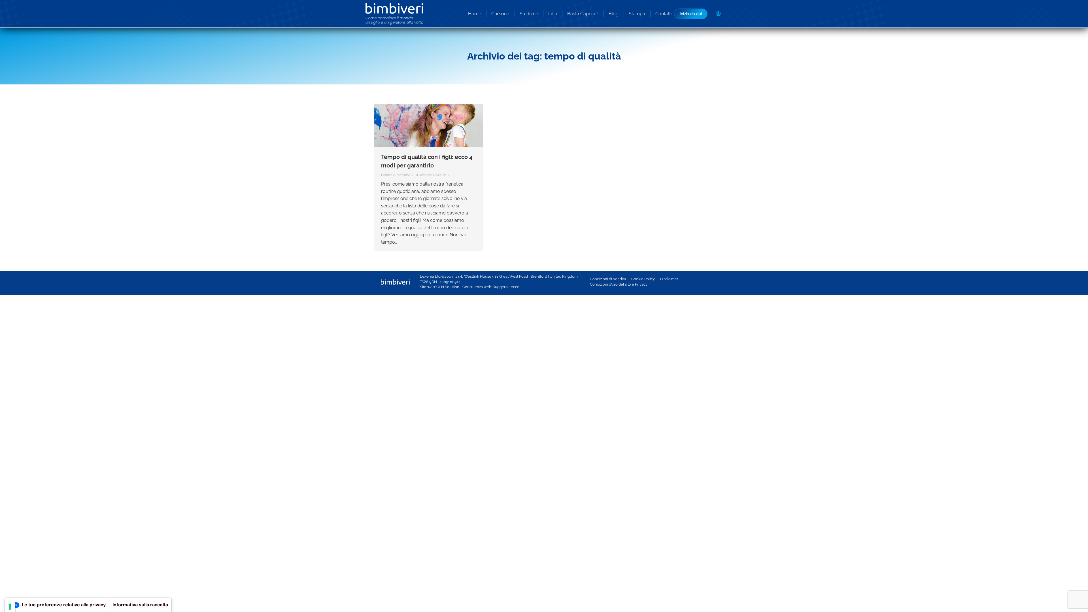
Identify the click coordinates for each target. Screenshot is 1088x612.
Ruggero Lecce (506, 287)
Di (430, 175)
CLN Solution (447, 287)
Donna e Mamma (395, 175)
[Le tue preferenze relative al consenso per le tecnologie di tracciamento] (10, 606)
